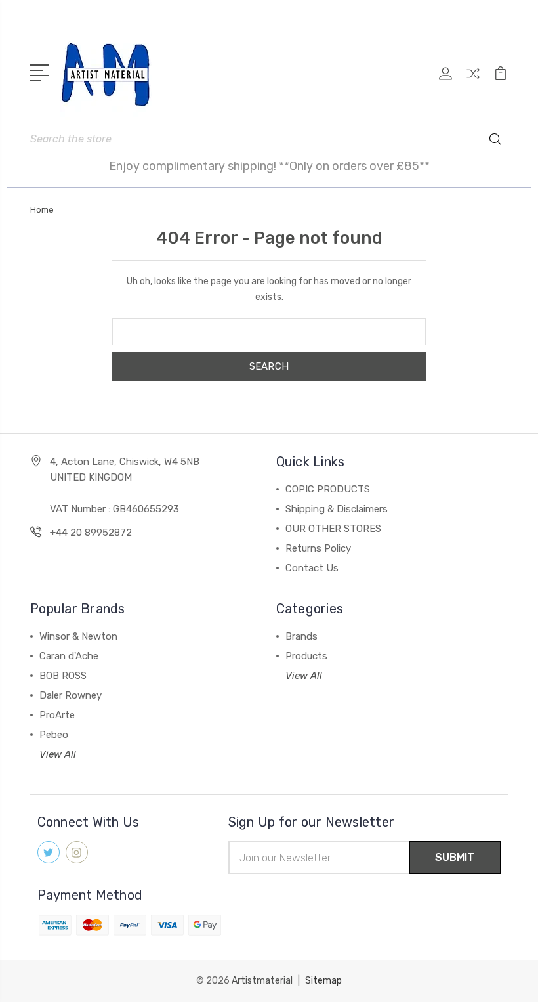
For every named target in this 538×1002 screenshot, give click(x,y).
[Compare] (473, 81)
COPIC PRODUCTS (327, 489)
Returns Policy (318, 548)
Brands (301, 636)
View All (57, 754)
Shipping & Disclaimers (336, 509)
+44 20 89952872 (91, 532)
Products (306, 656)
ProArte (57, 715)
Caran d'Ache (68, 656)
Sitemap (323, 980)
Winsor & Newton (78, 636)
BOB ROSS (63, 676)
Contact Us (312, 568)
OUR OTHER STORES (333, 528)
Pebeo (53, 735)
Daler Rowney (70, 695)
